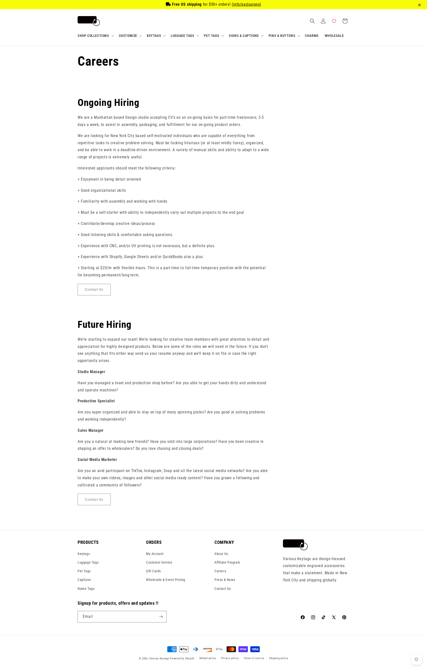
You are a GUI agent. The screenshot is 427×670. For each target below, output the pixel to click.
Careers (220, 571)
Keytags (84, 553)
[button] (95, 35)
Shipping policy (278, 658)
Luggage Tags (88, 562)
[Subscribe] (160, 616)
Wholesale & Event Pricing (165, 580)
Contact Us (222, 588)
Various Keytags (159, 658)
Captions (84, 580)
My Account (155, 553)
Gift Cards (153, 571)
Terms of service (254, 658)
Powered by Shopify (182, 658)
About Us (221, 553)
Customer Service (159, 562)
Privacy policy (230, 658)
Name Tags (86, 588)
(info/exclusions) (246, 4)
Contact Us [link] (94, 289)
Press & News (224, 580)
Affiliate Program (227, 562)
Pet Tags (84, 571)
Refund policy (207, 658)
